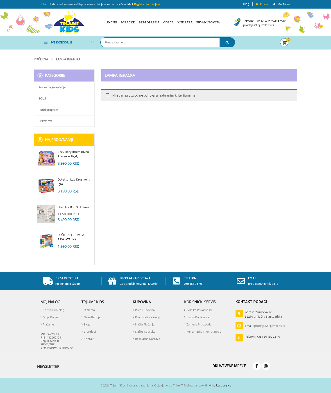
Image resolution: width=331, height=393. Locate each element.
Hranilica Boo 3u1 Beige (73, 207)
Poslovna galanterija (52, 87)
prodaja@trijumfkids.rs (258, 25)
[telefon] (176, 281)
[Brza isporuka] (48, 281)
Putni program (48, 110)
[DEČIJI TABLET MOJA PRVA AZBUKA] (46, 241)
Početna (41, 59)
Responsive (223, 385)
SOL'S (42, 98)
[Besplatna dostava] (112, 281)
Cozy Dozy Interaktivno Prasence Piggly (73, 154)
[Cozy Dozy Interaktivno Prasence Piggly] (46, 158)
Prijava (156, 4)
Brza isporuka (66, 278)
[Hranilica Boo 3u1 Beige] (46, 214)
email (252, 278)
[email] (241, 281)
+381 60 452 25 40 (265, 21)
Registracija (141, 4)
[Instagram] (266, 366)
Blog (246, 4)
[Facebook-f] (257, 366)
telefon (190, 278)
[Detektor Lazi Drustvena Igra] (46, 186)
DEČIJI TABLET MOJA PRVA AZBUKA (71, 237)
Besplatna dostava (135, 278)
